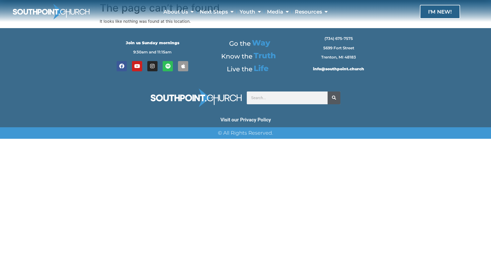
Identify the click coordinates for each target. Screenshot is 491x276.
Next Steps (214, 12)
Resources (308, 12)
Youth (247, 12)
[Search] (334, 97)
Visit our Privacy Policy (245, 120)
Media (275, 12)
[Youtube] (137, 66)
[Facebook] (122, 66)
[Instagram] (152, 66)
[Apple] (183, 66)
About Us (175, 12)
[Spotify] (168, 66)
